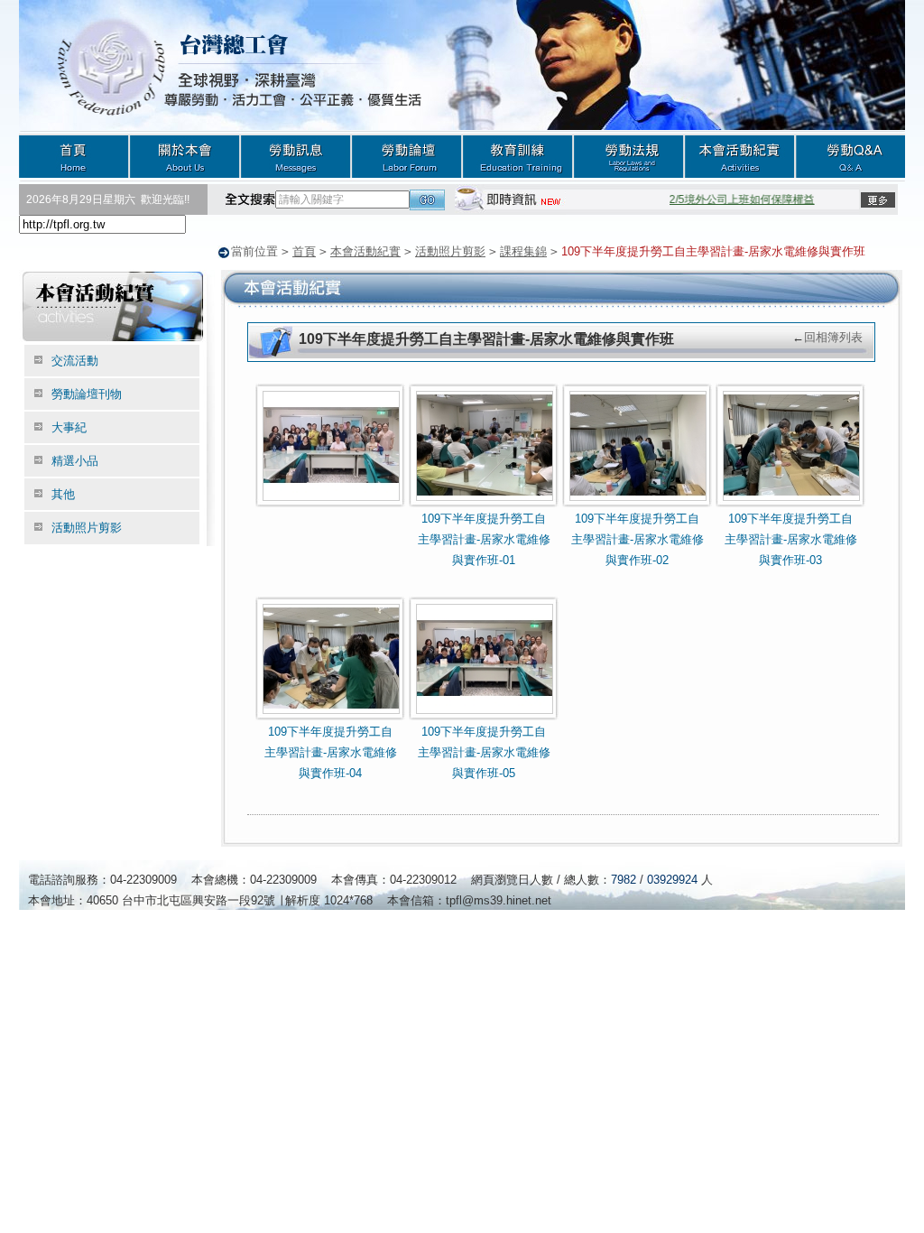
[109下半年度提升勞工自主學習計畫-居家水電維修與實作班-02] (638, 504)
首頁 (74, 155)
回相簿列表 (833, 337)
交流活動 (74, 360)
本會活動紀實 (739, 155)
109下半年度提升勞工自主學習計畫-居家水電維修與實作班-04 (330, 753)
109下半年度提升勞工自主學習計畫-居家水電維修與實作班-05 (484, 753)
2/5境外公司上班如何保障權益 (733, 199)
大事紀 (69, 427)
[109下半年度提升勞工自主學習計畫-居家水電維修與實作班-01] (484, 504)
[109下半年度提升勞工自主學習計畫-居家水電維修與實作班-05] (484, 717)
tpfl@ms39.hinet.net (498, 900)
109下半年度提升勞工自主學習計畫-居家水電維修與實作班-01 (484, 540)
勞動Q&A (850, 155)
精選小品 (74, 461)
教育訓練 (517, 155)
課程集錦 (523, 251)
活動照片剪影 (450, 251)
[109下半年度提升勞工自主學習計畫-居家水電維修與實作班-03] (791, 504)
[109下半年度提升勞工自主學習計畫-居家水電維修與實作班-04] (331, 717)
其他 (63, 494)
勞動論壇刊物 (86, 394)
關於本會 (184, 155)
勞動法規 (628, 155)
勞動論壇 (406, 155)
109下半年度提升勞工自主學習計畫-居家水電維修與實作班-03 (791, 540)
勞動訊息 (295, 155)
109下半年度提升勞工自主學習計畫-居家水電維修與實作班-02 (637, 540)
